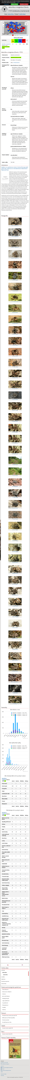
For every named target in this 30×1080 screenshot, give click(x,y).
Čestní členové (5, 989)
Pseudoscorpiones (5, 981)
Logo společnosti (5, 1000)
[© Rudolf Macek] (15, 265)
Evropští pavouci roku (6, 1022)
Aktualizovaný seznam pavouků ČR (9, 1015)
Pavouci (3, 1068)
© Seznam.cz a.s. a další (23, 35)
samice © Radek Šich (15, 247)
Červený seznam (5, 1020)
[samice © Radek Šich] (15, 243)
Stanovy (4, 1009)
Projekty (4, 1007)
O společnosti (5, 1003)
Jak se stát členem (6, 996)
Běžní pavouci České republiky (8, 1017)
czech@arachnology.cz (5, 1063)
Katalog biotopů (5, 998)
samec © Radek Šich (15, 225)
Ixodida (3, 977)
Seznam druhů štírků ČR (7, 1034)
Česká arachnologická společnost (7, 1067)
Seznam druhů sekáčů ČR (7, 1028)
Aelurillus (5, 974)
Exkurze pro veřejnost (6, 991)
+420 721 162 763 (5, 1062)
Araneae (3, 970)
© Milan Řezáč (15, 692)
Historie (4, 994)
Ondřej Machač (16, 62)
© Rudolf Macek (15, 269)
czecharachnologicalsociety (6, 1070)
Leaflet (17, 35)
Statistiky (2, 1075)
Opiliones (3, 979)
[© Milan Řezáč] (15, 689)
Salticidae (22, 14)
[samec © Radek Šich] (15, 221)
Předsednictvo (5, 1005)
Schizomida (3, 983)
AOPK (2, 1071)
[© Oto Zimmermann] (5, 176)
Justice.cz (2, 1066)
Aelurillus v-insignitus (4, 779)
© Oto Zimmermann (15, 681)
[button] (12, 32)
